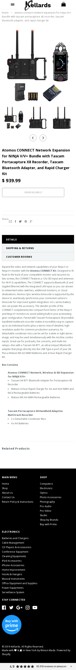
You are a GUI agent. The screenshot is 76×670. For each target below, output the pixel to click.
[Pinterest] (26, 221)
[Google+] (31, 221)
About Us (7, 492)
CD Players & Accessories (16, 547)
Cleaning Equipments (14, 556)
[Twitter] (20, 221)
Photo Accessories (50, 497)
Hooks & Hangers (12, 574)
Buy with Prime (48, 524)
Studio (43, 515)
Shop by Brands (49, 519)
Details (11, 239)
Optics (43, 492)
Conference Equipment (15, 551)
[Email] (10, 221)
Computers (46, 483)
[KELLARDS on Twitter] (11, 608)
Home (5, 12)
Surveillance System (13, 592)
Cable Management (13, 542)
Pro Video (45, 510)
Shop (5, 488)
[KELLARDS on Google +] (19, 608)
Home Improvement (13, 569)
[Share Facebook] (15, 221)
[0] (63, 4)
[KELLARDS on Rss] (35, 608)
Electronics (46, 488)
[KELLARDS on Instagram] (28, 608)
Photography (47, 501)
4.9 (12, 666)
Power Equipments (12, 587)
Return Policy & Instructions (17, 501)
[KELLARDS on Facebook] (4, 608)
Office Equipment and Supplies (19, 583)
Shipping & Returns (20, 248)
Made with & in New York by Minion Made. (29, 650)
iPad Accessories (11, 560)
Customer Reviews (19, 256)
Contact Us (8, 497)
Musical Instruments (13, 578)
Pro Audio (45, 506)
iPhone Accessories (13, 565)
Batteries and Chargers (15, 538)
